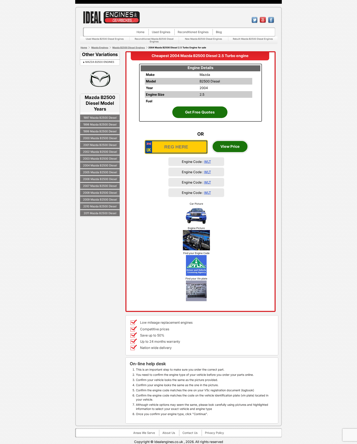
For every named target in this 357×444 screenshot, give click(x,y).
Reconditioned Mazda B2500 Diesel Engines (154, 40)
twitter (254, 20)
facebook (271, 20)
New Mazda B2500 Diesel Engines (203, 38)
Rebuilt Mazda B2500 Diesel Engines (253, 38)
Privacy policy (214, 432)
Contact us (190, 432)
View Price (230, 146)
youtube (263, 20)
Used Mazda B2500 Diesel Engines (105, 38)
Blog (219, 32)
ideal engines (111, 17)
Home (140, 32)
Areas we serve (144, 432)
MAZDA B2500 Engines (99, 61)
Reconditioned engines (193, 32)
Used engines (161, 32)
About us (168, 432)
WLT (207, 162)
